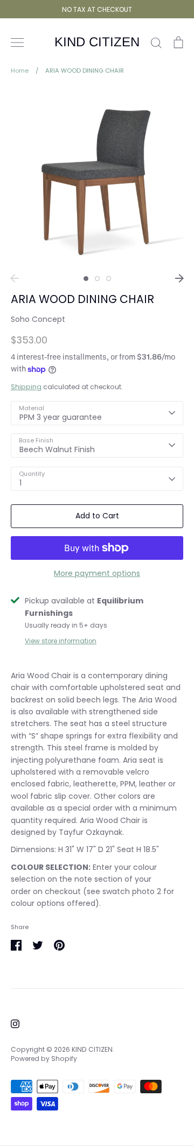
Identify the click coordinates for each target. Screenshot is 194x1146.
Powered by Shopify (44, 1058)
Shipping (26, 386)
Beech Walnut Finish (57, 449)
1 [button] (86, 278)
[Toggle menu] (17, 42)
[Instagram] (15, 1024)
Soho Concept (38, 319)
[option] (97, 178)
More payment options (97, 573)
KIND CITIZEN (97, 41)
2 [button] (97, 278)
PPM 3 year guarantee (60, 417)
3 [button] (108, 278)
